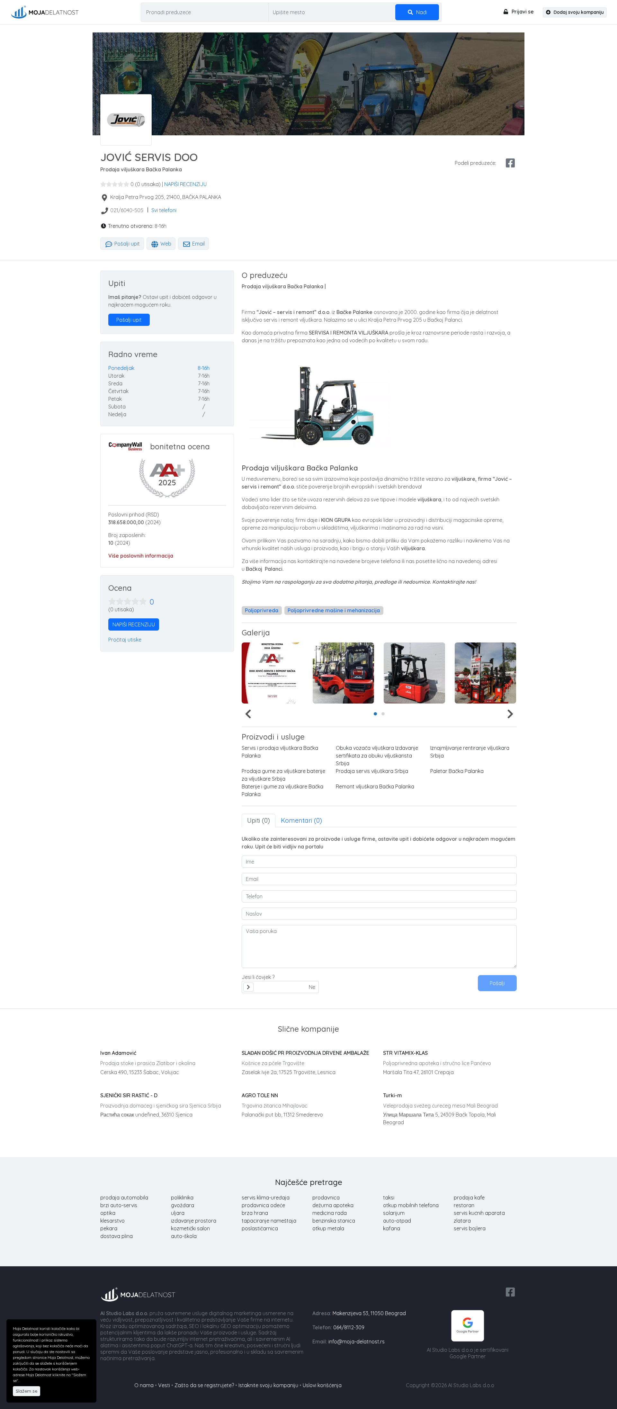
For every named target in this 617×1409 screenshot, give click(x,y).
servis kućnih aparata (479, 1213)
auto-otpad (397, 1220)
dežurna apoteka (332, 1205)
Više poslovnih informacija (140, 555)
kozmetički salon (190, 1228)
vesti (164, 1385)
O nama (144, 1385)
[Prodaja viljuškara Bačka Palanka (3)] (414, 673)
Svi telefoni (163, 210)
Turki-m (392, 1095)
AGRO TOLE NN (260, 1095)
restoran (464, 1205)
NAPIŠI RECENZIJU (185, 184)
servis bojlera (470, 1228)
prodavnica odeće (263, 1205)
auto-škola (184, 1236)
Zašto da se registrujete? (204, 1385)
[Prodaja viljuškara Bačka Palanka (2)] (485, 673)
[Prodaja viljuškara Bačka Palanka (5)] (343, 673)
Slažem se (26, 1391)
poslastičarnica (260, 1228)
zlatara (462, 1220)
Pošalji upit (126, 243)
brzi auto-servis (118, 1205)
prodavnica (326, 1197)
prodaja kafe (469, 1197)
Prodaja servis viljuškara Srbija (372, 771)
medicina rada (329, 1213)
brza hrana (255, 1213)
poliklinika (182, 1197)
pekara (108, 1228)
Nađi (421, 12)
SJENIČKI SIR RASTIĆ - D (128, 1095)
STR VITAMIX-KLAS (405, 1053)
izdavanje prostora (193, 1220)
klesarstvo (112, 1220)
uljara (177, 1213)
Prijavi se (522, 11)
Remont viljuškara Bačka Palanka (375, 786)
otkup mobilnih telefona (411, 1205)
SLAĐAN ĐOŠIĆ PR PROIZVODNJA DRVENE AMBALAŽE (305, 1053)
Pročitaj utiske (124, 639)
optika (107, 1213)
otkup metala (328, 1228)
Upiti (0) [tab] (258, 820)
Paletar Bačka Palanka (457, 771)
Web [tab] (165, 243)
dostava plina (116, 1236)
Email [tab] (198, 243)
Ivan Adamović (118, 1053)
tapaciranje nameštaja (269, 1220)
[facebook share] (510, 163)
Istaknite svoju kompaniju (268, 1385)
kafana (391, 1228)
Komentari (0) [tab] (301, 820)
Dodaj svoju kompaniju (578, 12)
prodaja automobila (124, 1197)
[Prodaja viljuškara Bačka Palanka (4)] (272, 673)
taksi (388, 1197)
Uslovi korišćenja (322, 1385)
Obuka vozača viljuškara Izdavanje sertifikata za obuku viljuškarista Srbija (377, 756)
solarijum (394, 1213)
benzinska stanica (333, 1220)
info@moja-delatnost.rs (356, 1341)
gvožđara (182, 1205)
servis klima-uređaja (266, 1197)
